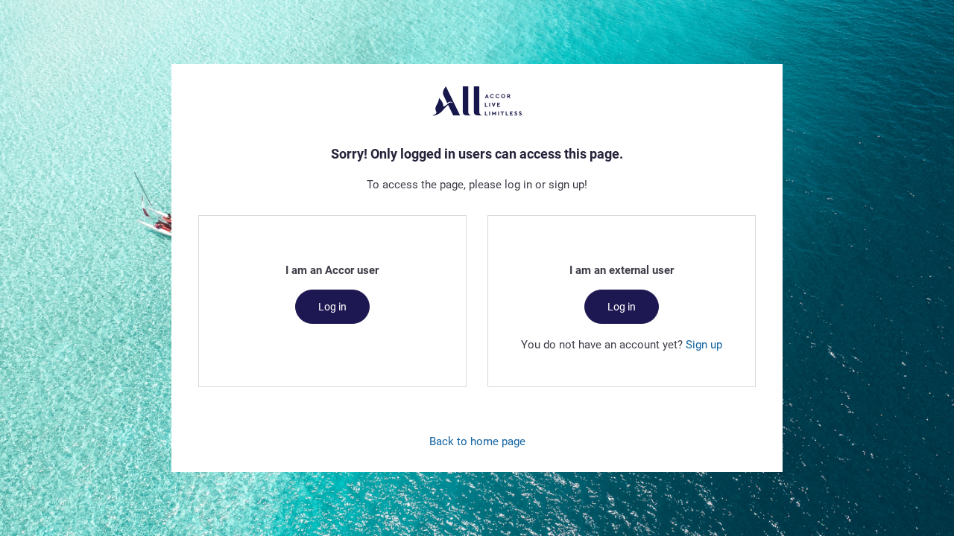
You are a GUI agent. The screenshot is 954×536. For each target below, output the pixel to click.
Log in (332, 306)
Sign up (704, 343)
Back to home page (477, 440)
